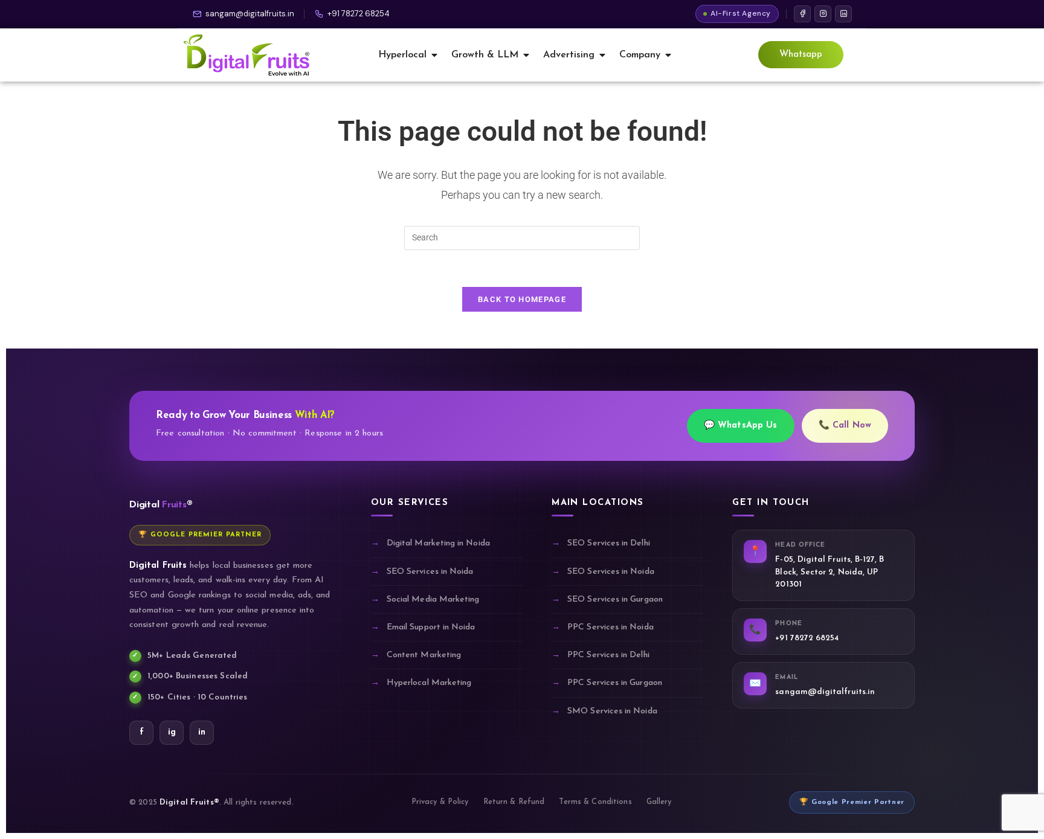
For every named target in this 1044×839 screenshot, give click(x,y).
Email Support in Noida (431, 627)
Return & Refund (514, 802)
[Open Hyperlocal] (434, 55)
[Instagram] (822, 13)
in (201, 732)
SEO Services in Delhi (608, 543)
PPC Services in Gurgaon (614, 682)
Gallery (659, 802)
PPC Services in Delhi (608, 655)
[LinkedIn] (843, 13)
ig (172, 732)
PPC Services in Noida (610, 627)
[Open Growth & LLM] (526, 55)
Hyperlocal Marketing (429, 682)
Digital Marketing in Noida (438, 543)
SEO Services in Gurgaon (615, 599)
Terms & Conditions (595, 802)
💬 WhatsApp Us (741, 425)
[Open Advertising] (602, 55)
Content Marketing (424, 655)
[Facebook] (802, 13)
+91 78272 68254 (358, 13)
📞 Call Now (845, 425)
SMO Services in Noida (612, 711)
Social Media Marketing (433, 599)
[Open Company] (668, 55)
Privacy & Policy (440, 802)
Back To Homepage (522, 299)
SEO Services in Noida (430, 571)
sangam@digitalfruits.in (249, 13)
